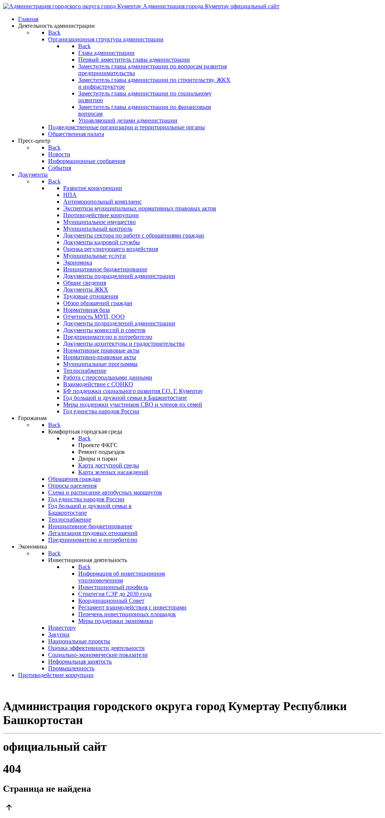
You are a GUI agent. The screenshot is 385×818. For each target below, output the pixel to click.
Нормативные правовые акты (101, 350)
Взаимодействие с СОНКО (98, 384)
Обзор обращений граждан (97, 303)
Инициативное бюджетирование (105, 269)
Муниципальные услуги (94, 256)
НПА (70, 195)
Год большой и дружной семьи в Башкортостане (125, 398)
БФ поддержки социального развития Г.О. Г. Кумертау (133, 391)
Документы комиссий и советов (104, 330)
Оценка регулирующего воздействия (110, 249)
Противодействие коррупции (101, 215)
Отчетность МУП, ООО (94, 316)
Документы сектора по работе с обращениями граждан (133, 235)
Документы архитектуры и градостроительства (124, 343)
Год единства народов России (101, 411)
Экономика (77, 262)
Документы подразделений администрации (119, 276)
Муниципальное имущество (99, 222)
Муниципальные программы (100, 364)
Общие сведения (84, 283)
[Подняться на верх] (192, 808)
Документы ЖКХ (85, 289)
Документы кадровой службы (101, 242)
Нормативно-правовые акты (99, 357)
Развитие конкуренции (92, 188)
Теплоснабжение (84, 370)
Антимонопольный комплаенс (102, 201)
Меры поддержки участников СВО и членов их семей (132, 404)
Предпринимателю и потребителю (107, 337)
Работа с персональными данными (107, 377)
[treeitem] (92, 188)
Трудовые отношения (90, 296)
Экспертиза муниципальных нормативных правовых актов (139, 208)
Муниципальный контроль (97, 228)
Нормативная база (86, 310)
